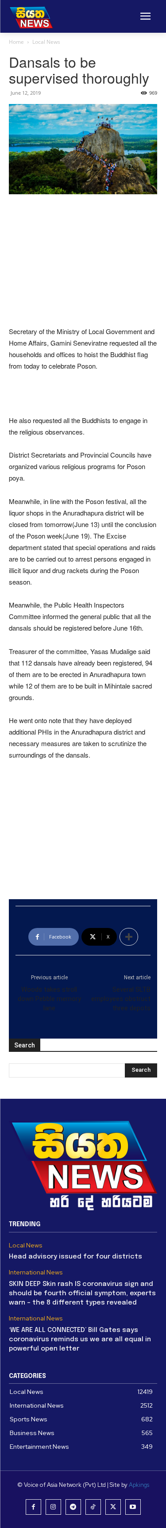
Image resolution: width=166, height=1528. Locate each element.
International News (36, 1272)
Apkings (139, 1485)
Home (16, 42)
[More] (129, 937)
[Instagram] (53, 1507)
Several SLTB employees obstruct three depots (121, 998)
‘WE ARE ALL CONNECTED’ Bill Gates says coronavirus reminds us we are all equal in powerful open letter (80, 1339)
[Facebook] (33, 1507)
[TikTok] (93, 1507)
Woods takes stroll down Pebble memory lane (49, 998)
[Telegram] (73, 1507)
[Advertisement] (83, 261)
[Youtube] (133, 1507)
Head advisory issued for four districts (75, 1256)
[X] (113, 1507)
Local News (46, 42)
